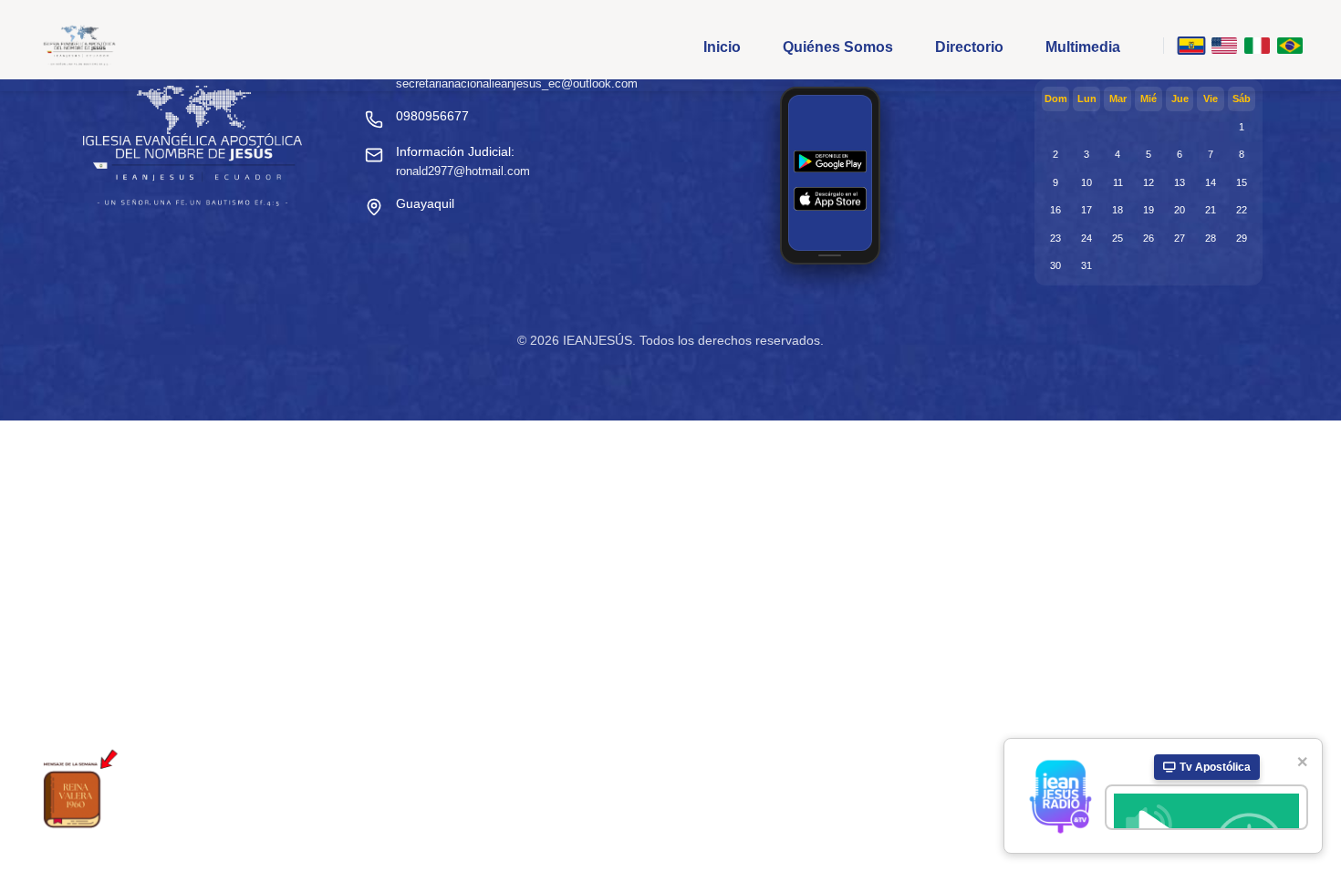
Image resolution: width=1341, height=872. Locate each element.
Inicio (722, 47)
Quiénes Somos (838, 47)
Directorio (969, 47)
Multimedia (1082, 47)
